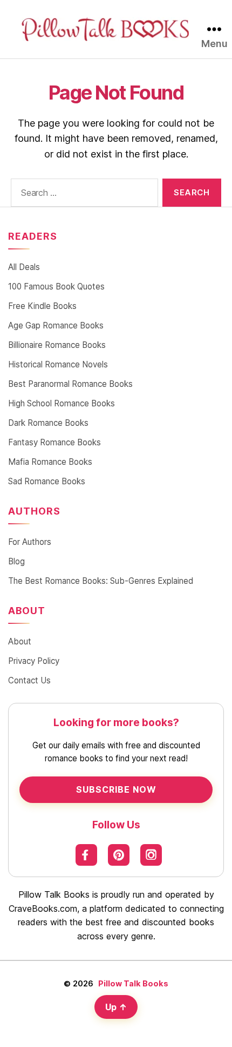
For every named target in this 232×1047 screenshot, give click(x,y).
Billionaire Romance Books (57, 345)
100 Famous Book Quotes (56, 286)
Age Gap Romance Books (56, 325)
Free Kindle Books (42, 306)
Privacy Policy (33, 661)
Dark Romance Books (48, 423)
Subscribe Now (116, 789)
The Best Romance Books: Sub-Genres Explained (100, 581)
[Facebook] (86, 855)
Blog (16, 561)
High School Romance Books (61, 403)
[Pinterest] (118, 855)
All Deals (24, 267)
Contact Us (29, 680)
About (19, 641)
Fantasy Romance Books (54, 442)
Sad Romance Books (46, 481)
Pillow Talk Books (133, 983)
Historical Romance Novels (58, 364)
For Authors (29, 542)
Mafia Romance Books (50, 462)
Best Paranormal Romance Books (70, 384)
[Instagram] (151, 855)
